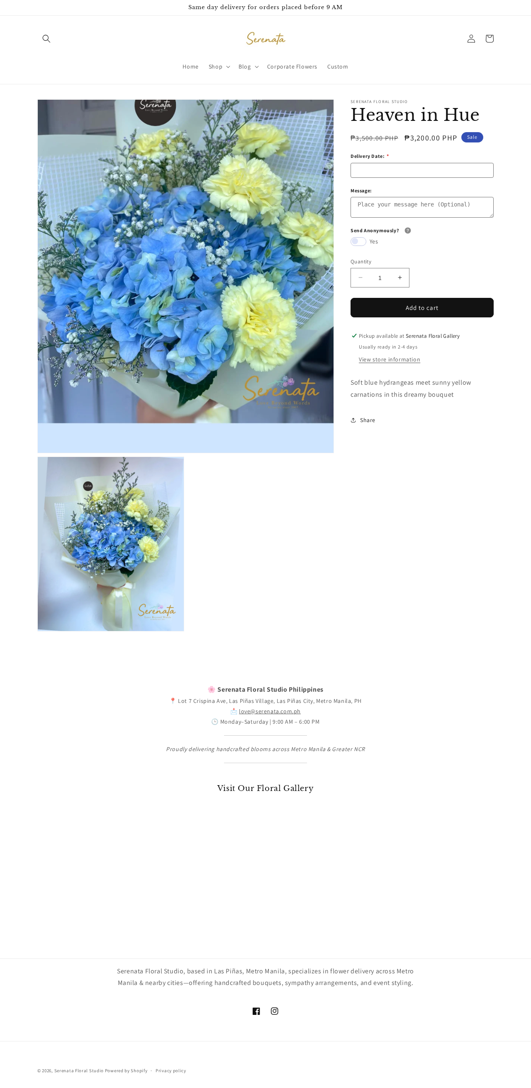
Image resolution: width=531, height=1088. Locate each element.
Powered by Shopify (126, 1070)
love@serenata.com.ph (270, 711)
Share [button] (367, 420)
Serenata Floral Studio (79, 1070)
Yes (374, 241)
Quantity (361, 261)
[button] (46, 38)
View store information (389, 359)
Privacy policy (171, 1070)
